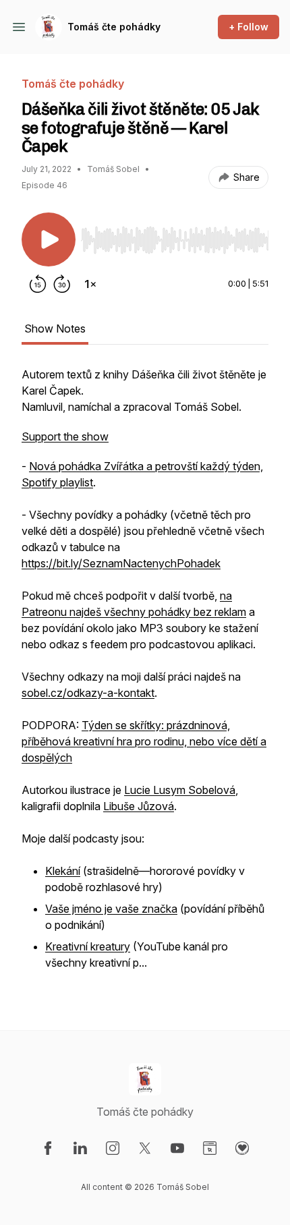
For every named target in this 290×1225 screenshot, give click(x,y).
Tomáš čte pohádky (114, 26)
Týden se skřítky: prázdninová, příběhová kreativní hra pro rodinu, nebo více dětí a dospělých (144, 741)
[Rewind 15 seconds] (37, 284)
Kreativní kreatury (87, 946)
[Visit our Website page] (209, 1148)
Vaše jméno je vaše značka (111, 908)
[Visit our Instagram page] (112, 1148)
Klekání (62, 871)
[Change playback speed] (90, 284)
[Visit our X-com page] (145, 1148)
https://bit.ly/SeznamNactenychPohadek (121, 563)
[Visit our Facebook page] (48, 1148)
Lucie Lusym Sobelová (179, 790)
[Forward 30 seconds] (62, 284)
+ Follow (248, 26)
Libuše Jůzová (138, 806)
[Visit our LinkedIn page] (80, 1148)
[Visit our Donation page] (242, 1148)
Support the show (65, 436)
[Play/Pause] (49, 239)
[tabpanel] (145, 676)
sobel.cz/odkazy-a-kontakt (88, 693)
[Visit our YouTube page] (177, 1148)
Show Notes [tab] (55, 328)
